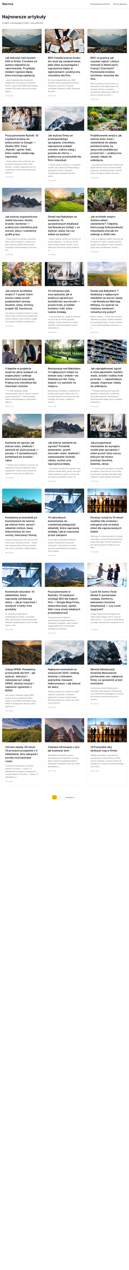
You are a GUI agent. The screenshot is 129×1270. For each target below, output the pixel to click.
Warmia (7, 4)
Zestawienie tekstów (100, 4)
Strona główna (120, 4)
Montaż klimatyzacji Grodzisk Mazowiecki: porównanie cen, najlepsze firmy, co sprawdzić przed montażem (106, 676)
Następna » (70, 797)
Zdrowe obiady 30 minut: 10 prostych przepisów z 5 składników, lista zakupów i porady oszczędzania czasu (21, 754)
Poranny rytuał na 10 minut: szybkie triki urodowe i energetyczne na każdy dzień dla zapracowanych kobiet (107, 524)
